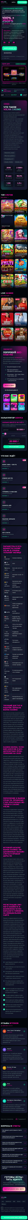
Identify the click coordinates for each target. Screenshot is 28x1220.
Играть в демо (9, 385)
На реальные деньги (11, 390)
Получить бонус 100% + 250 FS (14, 1189)
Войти (13, 2)
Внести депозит (14, 446)
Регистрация (22, 2)
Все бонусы (8, 53)
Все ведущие (5, 295)
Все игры (4, 197)
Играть (23, 1215)
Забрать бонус (8, 48)
